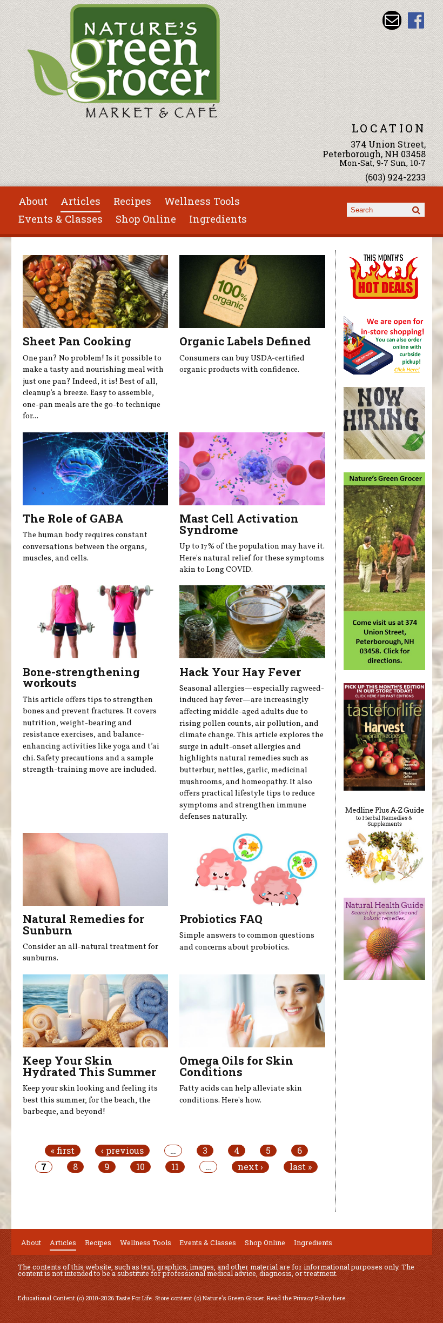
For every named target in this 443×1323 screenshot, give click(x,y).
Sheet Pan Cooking (77, 341)
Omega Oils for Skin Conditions (236, 1066)
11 (175, 1166)
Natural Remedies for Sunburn (83, 924)
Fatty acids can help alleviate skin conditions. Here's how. (240, 1094)
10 (140, 1166)
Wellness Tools (202, 201)
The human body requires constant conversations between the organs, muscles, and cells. (85, 547)
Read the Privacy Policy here (306, 1298)
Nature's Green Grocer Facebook (416, 20)
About (33, 201)
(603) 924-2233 (395, 177)
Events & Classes (60, 218)
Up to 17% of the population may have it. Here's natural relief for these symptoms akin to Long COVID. (252, 558)
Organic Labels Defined (245, 341)
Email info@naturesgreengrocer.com (391, 20)
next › (250, 1166)
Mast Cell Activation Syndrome (239, 524)
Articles (80, 201)
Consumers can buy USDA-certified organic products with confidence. (242, 364)
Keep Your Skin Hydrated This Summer (89, 1066)
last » (301, 1166)
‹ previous (122, 1150)
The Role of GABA (73, 518)
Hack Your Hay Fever (240, 671)
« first (63, 1150)
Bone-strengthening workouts (81, 677)
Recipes (132, 201)
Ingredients (218, 218)
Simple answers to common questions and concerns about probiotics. (246, 941)
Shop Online (146, 218)
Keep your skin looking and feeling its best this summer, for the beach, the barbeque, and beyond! (90, 1100)
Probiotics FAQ (221, 918)
